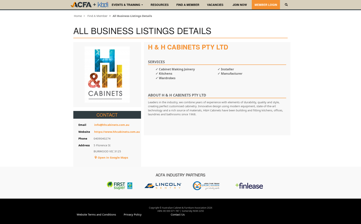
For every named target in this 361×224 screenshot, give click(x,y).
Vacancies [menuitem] (215, 5)
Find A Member (97, 16)
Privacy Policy (133, 214)
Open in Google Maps (112, 157)
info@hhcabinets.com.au (111, 125)
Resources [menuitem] (160, 5)
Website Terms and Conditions (96, 214)
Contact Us (178, 214)
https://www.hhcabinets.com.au (117, 132)
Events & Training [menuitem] (126, 5)
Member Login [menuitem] (266, 5)
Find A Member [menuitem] (187, 5)
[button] (286, 4)
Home (78, 16)
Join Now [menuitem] (240, 5)
